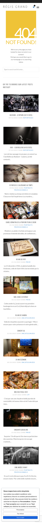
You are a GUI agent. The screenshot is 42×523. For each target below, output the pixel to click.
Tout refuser (20, 513)
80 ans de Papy (21, 259)
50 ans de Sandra (21, 315)
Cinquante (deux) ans (21, 430)
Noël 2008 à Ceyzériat (21, 297)
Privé (28, 262)
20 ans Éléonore (21, 359)
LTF (28, 395)
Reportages (28, 118)
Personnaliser (20, 510)
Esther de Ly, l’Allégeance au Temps (21, 185)
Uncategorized (28, 318)
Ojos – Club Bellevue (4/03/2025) (21, 147)
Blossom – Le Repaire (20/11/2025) (21, 115)
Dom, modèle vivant (21, 467)
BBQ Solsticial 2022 (21, 392)
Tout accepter (20, 517)
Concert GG (21, 331)
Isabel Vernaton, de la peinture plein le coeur (21, 222)
